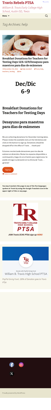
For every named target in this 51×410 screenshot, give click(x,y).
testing (12, 71)
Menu (4, 16)
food (37, 69)
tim (20, 71)
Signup (8, 170)
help (41, 69)
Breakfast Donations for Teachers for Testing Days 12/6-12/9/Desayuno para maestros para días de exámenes (25, 62)
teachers (5, 71)
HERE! (40, 234)
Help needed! (27, 69)
